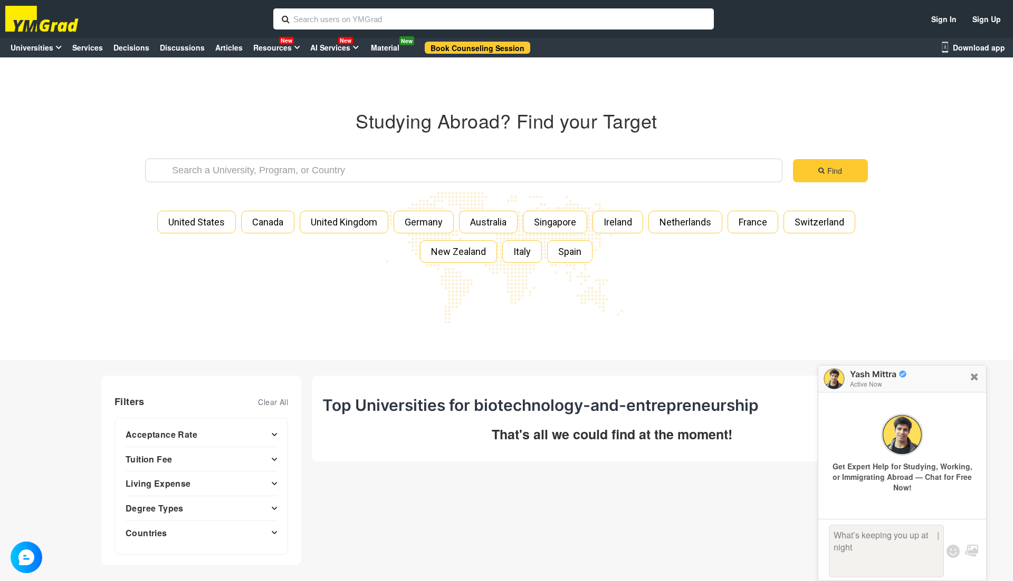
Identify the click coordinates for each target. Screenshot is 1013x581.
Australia (488, 222)
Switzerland (819, 222)
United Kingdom (344, 222)
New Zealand (458, 251)
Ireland (618, 222)
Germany (424, 222)
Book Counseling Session (477, 48)
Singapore (555, 222)
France (753, 222)
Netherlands (685, 222)
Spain (569, 251)
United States (196, 222)
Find (834, 170)
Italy (522, 251)
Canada (267, 222)
